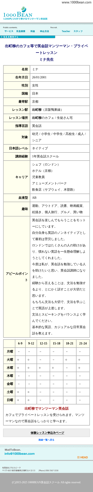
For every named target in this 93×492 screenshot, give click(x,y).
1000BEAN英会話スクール (44, 482)
